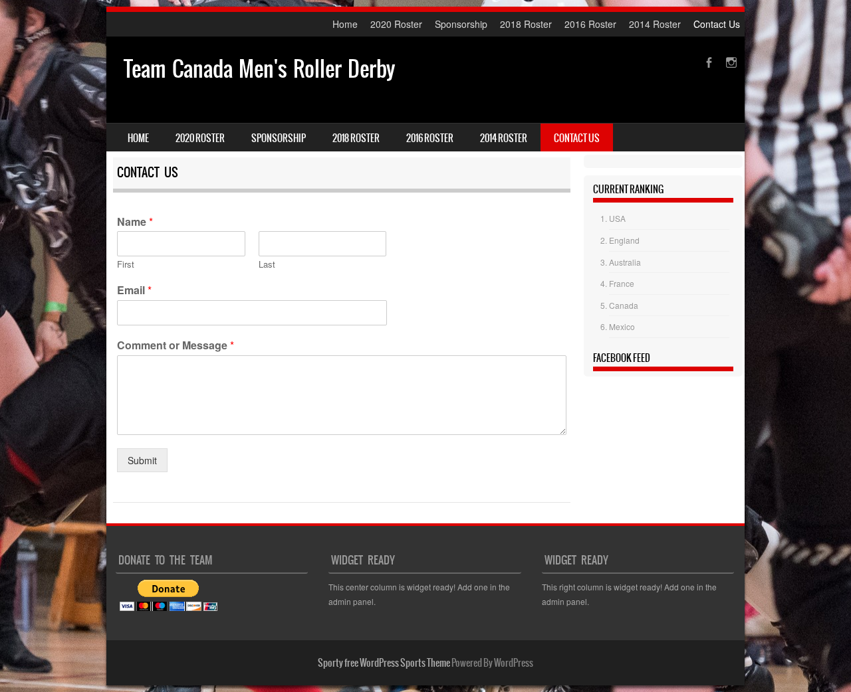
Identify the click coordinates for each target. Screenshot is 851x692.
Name (135, 222)
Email (134, 291)
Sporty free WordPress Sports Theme (384, 662)
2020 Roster (396, 24)
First (125, 264)
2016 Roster (590, 24)
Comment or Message (175, 346)
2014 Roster (655, 24)
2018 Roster (526, 24)
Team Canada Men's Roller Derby (259, 68)
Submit (142, 460)
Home (345, 24)
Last (267, 264)
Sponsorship (461, 24)
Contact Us (716, 24)
